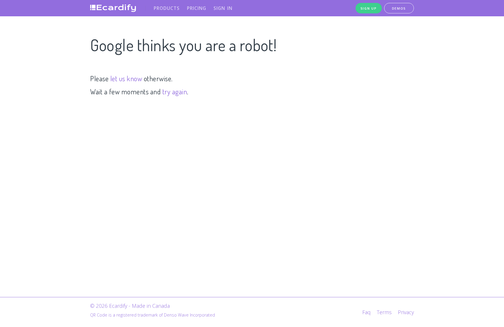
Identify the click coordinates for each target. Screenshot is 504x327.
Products (167, 8)
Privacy (406, 312)
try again (174, 91)
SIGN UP (368, 8)
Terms (384, 312)
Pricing (196, 8)
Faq (366, 312)
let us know (126, 78)
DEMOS (399, 8)
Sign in (223, 8)
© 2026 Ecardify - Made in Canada (130, 305)
